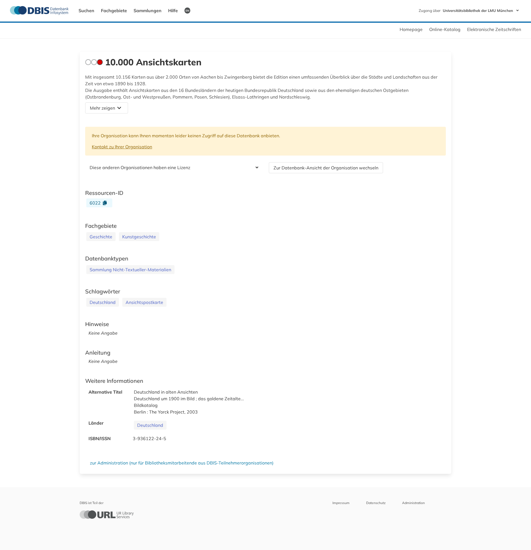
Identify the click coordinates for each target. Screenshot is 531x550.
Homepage (411, 29)
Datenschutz (376, 503)
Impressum (341, 503)
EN (187, 10)
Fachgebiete (114, 10)
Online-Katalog (444, 29)
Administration (413, 503)
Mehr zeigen (102, 108)
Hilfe (173, 10)
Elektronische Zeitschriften (494, 29)
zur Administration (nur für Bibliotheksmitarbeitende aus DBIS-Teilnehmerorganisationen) (182, 463)
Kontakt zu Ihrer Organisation (122, 146)
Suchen (86, 10)
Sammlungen (148, 10)
